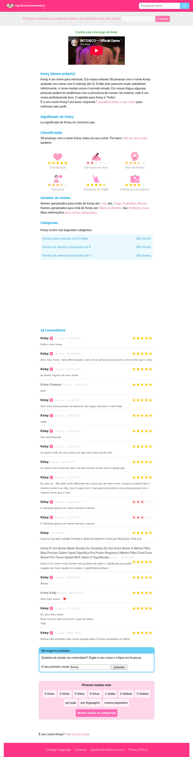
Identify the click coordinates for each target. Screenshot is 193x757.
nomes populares (116, 702)
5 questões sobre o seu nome (116, 102)
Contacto (81, 749)
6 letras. (95, 693)
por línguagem (90, 702)
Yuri (103, 203)
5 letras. (80, 693)
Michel (141, 203)
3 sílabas (142, 693)
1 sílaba (110, 693)
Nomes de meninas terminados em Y (96, 255)
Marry (103, 208)
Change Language (58, 749)
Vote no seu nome (77, 734)
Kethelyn (135, 208)
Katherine (129, 203)
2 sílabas (126, 693)
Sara (145, 208)
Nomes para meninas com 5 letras (96, 238)
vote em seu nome (135, 138)
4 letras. (65, 693)
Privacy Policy (137, 749)
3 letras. (49, 693)
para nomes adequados (80, 212)
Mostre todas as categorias (96, 713)
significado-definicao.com (107, 749)
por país (70, 702)
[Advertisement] (19, 81)
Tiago (117, 203)
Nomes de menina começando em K (96, 247)
